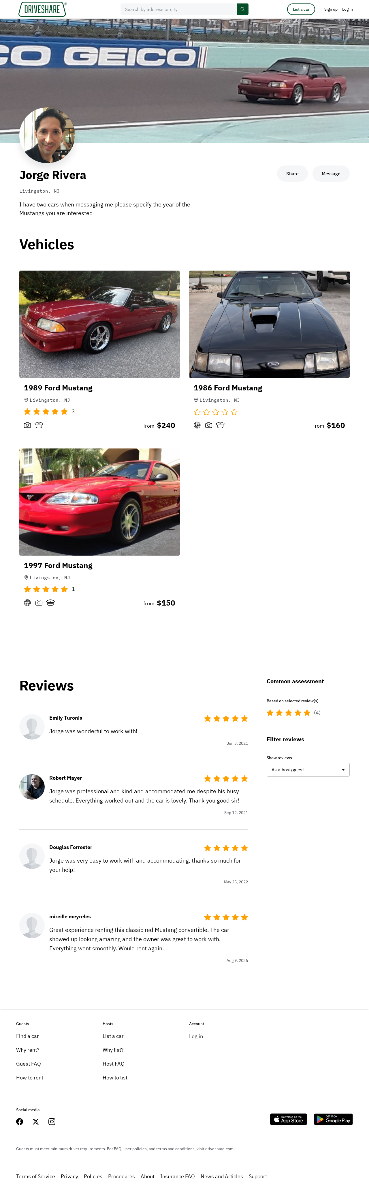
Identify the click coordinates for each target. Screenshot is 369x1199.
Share (292, 173)
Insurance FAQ (177, 1176)
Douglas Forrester (70, 847)
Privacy (69, 1176)
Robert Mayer (65, 777)
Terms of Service (35, 1176)
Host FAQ (114, 1063)
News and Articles (222, 1176)
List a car (301, 9)
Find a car (27, 1036)
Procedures (121, 1176)
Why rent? (27, 1050)
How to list (115, 1077)
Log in (196, 1036)
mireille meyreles (70, 916)
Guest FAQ (28, 1063)
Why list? (113, 1050)
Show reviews (279, 757)
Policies (93, 1176)
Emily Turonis (65, 717)
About (148, 1176)
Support (258, 1176)
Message (331, 173)
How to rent (29, 1077)
